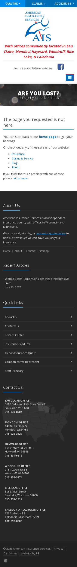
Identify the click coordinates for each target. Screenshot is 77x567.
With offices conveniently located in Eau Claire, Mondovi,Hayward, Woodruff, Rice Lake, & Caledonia (38, 51)
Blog (14, 163)
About (15, 167)
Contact (30, 251)
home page (47, 137)
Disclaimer (10, 553)
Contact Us (12, 326)
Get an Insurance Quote (20, 353)
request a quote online (51, 233)
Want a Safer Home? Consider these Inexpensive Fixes (37, 283)
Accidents (63, 3)
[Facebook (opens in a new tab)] (6, 560)
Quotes (12, 3)
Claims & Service (22, 158)
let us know (20, 178)
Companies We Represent (22, 362)
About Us (11, 317)
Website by (30, 553)
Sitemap (44, 251)
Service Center (14, 335)
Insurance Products (17, 344)
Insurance (18, 154)
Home (7, 251)
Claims (37, 3)
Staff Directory (14, 371)
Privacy (58, 549)
